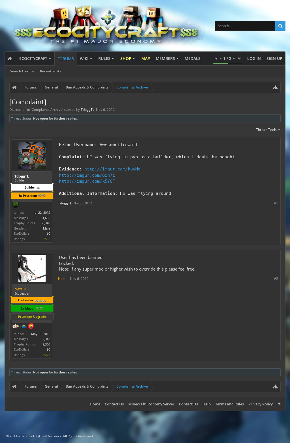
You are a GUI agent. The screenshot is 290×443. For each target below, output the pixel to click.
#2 (276, 278)
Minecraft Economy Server (151, 404)
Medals (193, 58)
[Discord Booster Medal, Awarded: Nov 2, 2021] (23, 326)
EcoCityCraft (33, 58)
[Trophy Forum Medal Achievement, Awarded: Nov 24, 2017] (30, 326)
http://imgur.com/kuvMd (112, 169)
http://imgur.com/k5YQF (87, 181)
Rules (104, 58)
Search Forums (22, 71)
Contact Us (114, 404)
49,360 (45, 344)
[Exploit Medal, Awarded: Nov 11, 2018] (15, 205)
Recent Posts (50, 71)
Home (95, 404)
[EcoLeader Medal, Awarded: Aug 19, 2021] (15, 326)
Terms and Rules (229, 404)
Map (145, 58)
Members (165, 58)
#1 (276, 203)
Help (206, 404)
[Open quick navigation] (275, 87)
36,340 (45, 223)
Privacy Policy (260, 404)
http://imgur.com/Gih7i (87, 175)
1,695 (46, 218)
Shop (125, 58)
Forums (65, 58)
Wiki (84, 58)
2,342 (46, 339)
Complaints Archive (47, 109)
